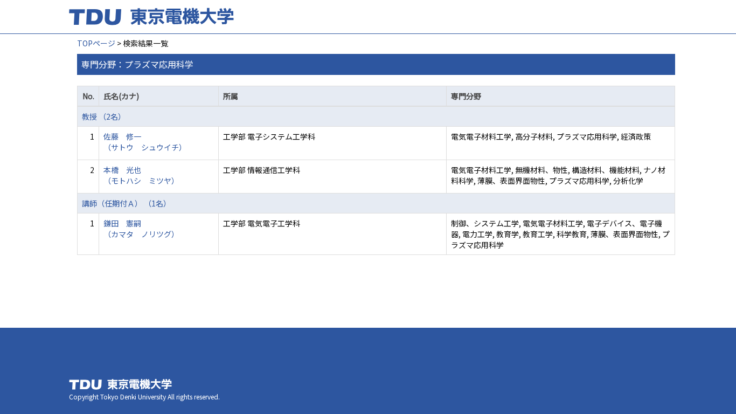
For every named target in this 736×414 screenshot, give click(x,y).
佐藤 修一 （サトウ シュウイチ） (144, 142)
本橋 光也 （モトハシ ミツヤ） (141, 175)
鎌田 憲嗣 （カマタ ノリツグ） (141, 228)
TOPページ (96, 43)
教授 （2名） (104, 116)
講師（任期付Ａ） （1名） (126, 203)
